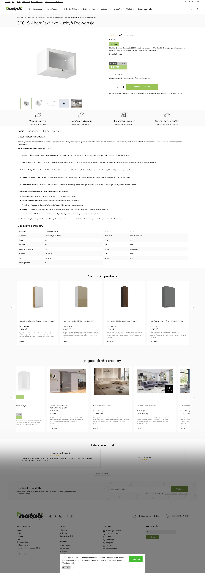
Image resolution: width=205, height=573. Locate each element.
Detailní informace (115, 54)
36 (131, 240)
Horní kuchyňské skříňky (53, 231)
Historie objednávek (66, 536)
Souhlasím (136, 559)
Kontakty (7, 2)
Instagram (60, 516)
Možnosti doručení (145, 78)
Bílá (131, 236)
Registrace (63, 533)
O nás (18, 2)
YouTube (66, 516)
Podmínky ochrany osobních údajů (28, 548)
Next (192, 307)
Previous (13, 307)
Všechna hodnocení (130, 35)
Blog (13, 2)
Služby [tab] (45, 130)
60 (46, 240)
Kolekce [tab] (56, 130)
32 (46, 245)
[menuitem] (35, 9)
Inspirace (20, 536)
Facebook (50, 516)
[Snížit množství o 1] (112, 87)
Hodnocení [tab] (32, 130)
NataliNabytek (55, 516)
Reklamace (63, 551)
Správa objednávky (23, 554)
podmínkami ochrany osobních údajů (176, 494)
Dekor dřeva (138, 236)
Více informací (68, 563)
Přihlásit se (179, 489)
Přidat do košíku (142, 87)
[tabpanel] (37, 313)
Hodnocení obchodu (23, 542)
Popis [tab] (21, 130)
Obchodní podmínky (23, 545)
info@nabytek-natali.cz (149, 516)
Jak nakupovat (64, 548)
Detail (21, 342)
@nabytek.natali (71, 516)
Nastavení (66, 567)
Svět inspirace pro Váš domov (54, 2)
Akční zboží (26, 2)
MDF (66, 162)
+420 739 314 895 (179, 516)
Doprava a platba (65, 545)
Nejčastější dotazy (37, 2)
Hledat (152, 537)
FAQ (18, 551)
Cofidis (143, 93)
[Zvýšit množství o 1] (123, 87)
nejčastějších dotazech (177, 93)
